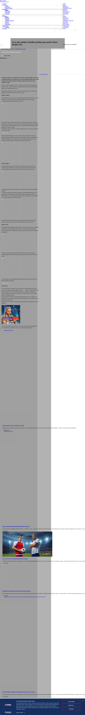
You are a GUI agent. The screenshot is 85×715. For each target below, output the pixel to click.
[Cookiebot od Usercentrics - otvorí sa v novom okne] (8, 712)
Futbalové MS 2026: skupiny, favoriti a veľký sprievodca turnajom (16, 591)
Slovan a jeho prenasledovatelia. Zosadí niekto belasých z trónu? (16, 526)
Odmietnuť (71, 708)
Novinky (19, 49)
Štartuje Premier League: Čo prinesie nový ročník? (13, 425)
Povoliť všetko (71, 701)
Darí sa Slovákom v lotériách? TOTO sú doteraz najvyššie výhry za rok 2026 (18, 691)
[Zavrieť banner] (83, 700)
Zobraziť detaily (19, 712)
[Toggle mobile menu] (63, 31)
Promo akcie (23, 49)
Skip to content (3, 0)
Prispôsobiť (70, 705)
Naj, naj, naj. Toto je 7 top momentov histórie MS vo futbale (15, 558)
